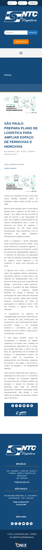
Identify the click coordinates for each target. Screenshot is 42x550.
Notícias (7, 75)
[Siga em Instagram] (12, 405)
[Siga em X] (16, 405)
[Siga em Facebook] (20, 405)
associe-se (21, 41)
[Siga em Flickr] (27, 405)
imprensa (11, 151)
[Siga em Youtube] (24, 405)
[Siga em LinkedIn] (31, 405)
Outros (14, 154)
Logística (31, 151)
